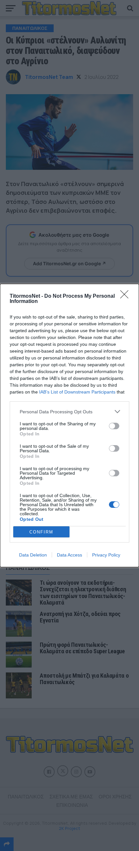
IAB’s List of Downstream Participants (77, 391)
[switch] (114, 426)
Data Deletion (33, 554)
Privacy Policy (106, 554)
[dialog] (69, 425)
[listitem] (69, 411)
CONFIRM (41, 532)
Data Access (69, 554)
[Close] (126, 296)
